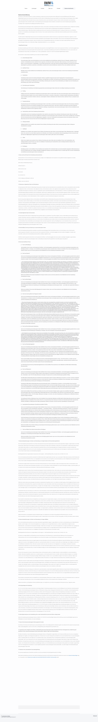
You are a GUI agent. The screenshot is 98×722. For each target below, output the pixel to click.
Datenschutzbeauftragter (73, 655)
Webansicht (95, 715)
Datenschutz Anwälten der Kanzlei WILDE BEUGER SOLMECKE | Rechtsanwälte (42, 657)
